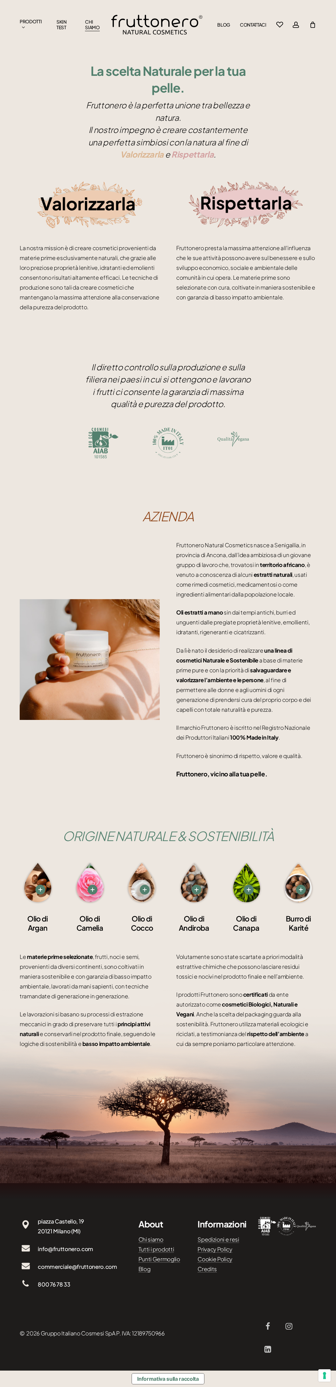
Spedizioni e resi (218, 1239)
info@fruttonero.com (65, 1248)
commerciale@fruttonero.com (77, 1266)
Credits (207, 1268)
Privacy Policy (215, 1249)
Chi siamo (150, 1239)
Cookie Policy (215, 1259)
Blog (144, 1268)
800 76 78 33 (54, 1284)
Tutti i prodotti (156, 1249)
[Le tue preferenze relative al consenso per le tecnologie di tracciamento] (324, 1375)
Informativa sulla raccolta (168, 1379)
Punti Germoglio (159, 1259)
